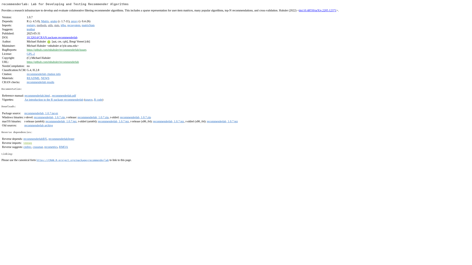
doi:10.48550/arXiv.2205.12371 (317, 10)
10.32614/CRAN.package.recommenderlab (52, 37)
